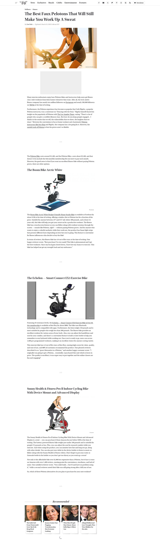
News (33, 3)
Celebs (59, 3)
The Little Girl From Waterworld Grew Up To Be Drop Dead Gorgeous (32, 527)
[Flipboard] (112, 2)
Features (82, 3)
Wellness (28, 9)
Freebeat (91, 209)
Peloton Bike (35, 156)
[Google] (125, 2)
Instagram (69, 102)
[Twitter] (107, 2)
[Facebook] (98, 2)
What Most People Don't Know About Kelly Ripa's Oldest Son (70, 526)
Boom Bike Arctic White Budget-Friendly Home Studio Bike (52, 215)
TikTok (31, 105)
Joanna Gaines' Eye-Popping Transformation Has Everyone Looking (51, 527)
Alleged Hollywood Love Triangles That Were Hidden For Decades (88, 526)
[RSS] (130, 2)
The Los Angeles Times (65, 114)
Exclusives (41, 3)
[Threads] (121, 2)
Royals (51, 3)
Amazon (91, 432)
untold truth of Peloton (35, 127)
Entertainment (71, 3)
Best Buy (91, 317)
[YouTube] (103, 2)
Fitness (35, 9)
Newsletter (140, 3)
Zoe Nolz (30, 24)
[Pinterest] (116, 2)
